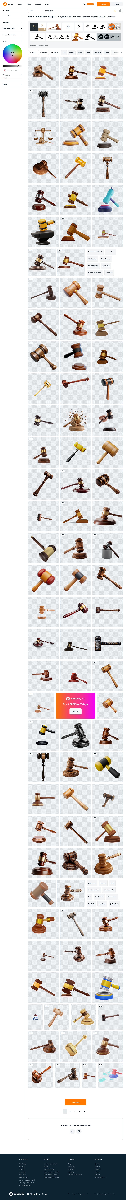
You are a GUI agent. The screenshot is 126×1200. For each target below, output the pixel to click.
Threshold (6, 75)
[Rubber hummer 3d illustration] (107, 767)
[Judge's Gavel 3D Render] (107, 356)
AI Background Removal (26, 1183)
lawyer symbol (93, 266)
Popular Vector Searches (51, 1172)
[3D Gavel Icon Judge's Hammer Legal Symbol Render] (43, 924)
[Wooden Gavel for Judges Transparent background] (75, 831)
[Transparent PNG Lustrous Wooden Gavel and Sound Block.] (43, 644)
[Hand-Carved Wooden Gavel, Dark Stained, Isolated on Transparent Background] (107, 644)
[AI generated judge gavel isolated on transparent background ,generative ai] (75, 863)
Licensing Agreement (50, 1164)
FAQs (69, 1164)
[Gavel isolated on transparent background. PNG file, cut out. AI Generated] (75, 72)
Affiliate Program (49, 1169)
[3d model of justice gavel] (75, 676)
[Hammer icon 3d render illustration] (42, 893)
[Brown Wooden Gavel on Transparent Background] (107, 612)
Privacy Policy (102, 1194)
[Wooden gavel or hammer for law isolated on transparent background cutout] (107, 168)
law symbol (99, 897)
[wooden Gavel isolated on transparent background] (71, 893)
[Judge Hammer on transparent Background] (43, 484)
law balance (111, 252)
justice (80, 52)
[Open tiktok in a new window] (40, 1194)
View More (108, 37)
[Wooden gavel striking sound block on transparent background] (43, 516)
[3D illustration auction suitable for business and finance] (107, 200)
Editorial (38, 4)
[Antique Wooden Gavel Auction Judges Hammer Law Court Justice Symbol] (43, 104)
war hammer (92, 259)
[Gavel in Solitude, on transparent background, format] (107, 799)
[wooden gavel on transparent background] (75, 388)
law (64, 52)
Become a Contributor (75, 1175)
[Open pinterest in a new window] (37, 1194)
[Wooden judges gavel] (75, 987)
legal (88, 52)
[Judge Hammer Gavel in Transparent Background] (75, 516)
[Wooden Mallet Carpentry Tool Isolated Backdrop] (107, 676)
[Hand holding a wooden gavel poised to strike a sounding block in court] (107, 420)
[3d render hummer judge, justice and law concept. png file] (107, 324)
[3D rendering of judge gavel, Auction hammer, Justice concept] (107, 232)
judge (107, 52)
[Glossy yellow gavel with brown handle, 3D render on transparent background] (75, 168)
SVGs (33, 52)
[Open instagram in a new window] (31, 1194)
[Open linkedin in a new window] (34, 1194)
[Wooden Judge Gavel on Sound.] (42, 262)
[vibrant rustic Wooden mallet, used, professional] (107, 452)
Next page (75, 1102)
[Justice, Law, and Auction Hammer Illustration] (107, 987)
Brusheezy (22, 1164)
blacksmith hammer (94, 273)
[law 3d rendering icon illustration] (43, 735)
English (97, 1164)
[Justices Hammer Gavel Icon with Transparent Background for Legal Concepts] (43, 676)
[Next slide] (120, 52)
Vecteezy (22, 1166)
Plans (84, 4)
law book (109, 273)
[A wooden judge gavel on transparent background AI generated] (75, 956)
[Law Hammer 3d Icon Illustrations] (75, 136)
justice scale (114, 904)
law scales (102, 904)
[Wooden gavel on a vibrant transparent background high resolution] (75, 548)
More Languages (100, 1177)
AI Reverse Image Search (27, 1180)
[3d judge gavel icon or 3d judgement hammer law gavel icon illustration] (75, 200)
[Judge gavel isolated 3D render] (41, 706)
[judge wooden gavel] (75, 232)
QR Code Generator (25, 1185)
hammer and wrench (95, 252)
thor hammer (105, 259)
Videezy (21, 1169)
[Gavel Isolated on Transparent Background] (75, 324)
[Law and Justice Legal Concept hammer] (89, 1075)
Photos (20, 4)
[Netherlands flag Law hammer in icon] (35, 1017)
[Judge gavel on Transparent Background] (75, 767)
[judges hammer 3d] (107, 293)
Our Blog (71, 1172)
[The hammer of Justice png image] (43, 548)
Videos (29, 4)
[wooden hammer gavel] (43, 767)
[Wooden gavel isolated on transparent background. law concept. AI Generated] (107, 735)
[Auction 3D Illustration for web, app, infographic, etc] (75, 356)
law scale (91, 904)
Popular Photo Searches (51, 1175)
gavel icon (106, 266)
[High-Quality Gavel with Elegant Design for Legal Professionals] (43, 452)
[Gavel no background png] (75, 104)
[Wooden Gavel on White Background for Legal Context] (40, 1075)
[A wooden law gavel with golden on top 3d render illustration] (43, 799)
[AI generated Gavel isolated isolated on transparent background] (43, 72)
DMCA (46, 1166)
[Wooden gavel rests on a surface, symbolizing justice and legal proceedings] (107, 580)
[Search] (115, 11)
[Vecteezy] (5, 4)
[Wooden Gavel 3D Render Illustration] (75, 580)
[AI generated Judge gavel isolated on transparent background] (43, 612)
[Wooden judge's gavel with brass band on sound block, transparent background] (107, 516)
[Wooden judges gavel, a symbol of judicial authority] (75, 612)
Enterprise (22, 1172)
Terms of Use (93, 1194)
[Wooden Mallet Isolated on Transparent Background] (75, 799)
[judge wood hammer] (43, 987)
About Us (71, 1169)
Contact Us (71, 1166)
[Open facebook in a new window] (28, 1194)
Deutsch (97, 1172)
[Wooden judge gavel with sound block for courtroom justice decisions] (75, 484)
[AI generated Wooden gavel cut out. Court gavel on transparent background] (43, 956)
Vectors (10, 4)
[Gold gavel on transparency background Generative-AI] (75, 1046)
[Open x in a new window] (43, 1194)
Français (97, 1175)
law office (97, 52)
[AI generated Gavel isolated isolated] (43, 863)
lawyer (71, 52)
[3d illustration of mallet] (43, 580)
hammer (116, 52)
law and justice (109, 890)
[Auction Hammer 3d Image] (43, 356)
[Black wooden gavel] (75, 735)
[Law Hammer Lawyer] (107, 136)
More (47, 4)
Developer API (23, 1177)
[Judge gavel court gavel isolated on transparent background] (67, 1075)
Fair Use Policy (111, 1194)
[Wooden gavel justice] (107, 831)
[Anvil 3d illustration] (43, 232)
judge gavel (92, 883)
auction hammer (93, 890)
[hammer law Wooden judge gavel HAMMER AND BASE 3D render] (43, 168)
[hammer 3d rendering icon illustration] (75, 452)
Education (22, 1175)
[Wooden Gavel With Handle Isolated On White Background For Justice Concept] (56, 1017)
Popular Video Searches (51, 1177)
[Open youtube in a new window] (46, 1194)
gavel (112, 883)
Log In (117, 4)
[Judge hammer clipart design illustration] (71, 262)
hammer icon (112, 897)
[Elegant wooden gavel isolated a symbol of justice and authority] (107, 484)
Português (98, 1169)
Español (97, 1166)
